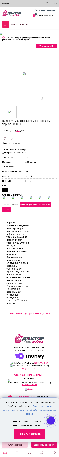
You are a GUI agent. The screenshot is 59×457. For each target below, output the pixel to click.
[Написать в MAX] (55, 427)
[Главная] (3, 37)
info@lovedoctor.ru (29, 368)
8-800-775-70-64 (45, 10)
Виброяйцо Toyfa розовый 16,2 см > (29, 313)
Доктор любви (11, 13)
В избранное (5, 139)
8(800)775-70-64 (41, 363)
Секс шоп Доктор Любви (25, 396)
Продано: (46, 46)
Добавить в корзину (44, 445)
